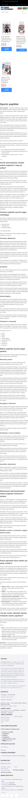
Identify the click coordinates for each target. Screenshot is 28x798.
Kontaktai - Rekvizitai (6, 699)
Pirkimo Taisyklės (5, 720)
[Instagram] (2, 795)
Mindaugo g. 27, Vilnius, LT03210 (9, 706)
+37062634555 (18, 4)
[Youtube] (11, 795)
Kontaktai (3, 750)
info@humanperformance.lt (7, 697)
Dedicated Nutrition (5, 770)
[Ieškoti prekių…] (9, 12)
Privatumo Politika (5, 719)
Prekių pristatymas (5, 717)
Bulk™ (16, 766)
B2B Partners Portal (6, 763)
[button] (26, 16)
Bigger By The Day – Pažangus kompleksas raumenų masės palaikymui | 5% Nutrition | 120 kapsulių (21, 40)
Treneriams (5, 747)
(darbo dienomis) (24, 4)
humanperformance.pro (16, 687)
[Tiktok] (16, 795)
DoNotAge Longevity (6, 766)
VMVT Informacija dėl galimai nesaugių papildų (13, 755)
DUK (2, 722)
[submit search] (19, 12)
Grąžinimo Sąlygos (18, 716)
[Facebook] (7, 795)
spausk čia (9, 740)
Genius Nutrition (4, 768)
